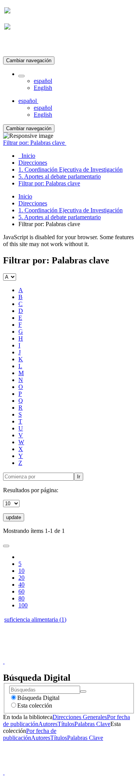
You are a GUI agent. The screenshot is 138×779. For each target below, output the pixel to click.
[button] (21, 76)
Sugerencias (82, 654)
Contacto (52, 654)
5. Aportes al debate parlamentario (59, 217)
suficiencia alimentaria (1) (35, 619)
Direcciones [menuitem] (32, 162)
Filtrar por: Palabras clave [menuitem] (49, 183)
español (43, 81)
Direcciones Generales (80, 717)
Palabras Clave (92, 724)
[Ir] (83, 691)
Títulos (66, 724)
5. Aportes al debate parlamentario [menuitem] (59, 176)
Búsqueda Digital (38, 698)
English (43, 87)
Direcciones (32, 203)
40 (21, 584)
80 (21, 598)
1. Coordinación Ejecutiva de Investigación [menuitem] (70, 169)
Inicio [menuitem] (26, 155)
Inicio (25, 196)
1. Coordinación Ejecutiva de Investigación (70, 210)
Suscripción (18, 45)
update (13, 517)
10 (21, 570)
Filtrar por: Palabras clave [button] (34, 142)
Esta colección (34, 705)
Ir (78, 477)
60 (21, 591)
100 (23, 605)
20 (21, 577)
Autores (48, 724)
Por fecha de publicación (29, 734)
